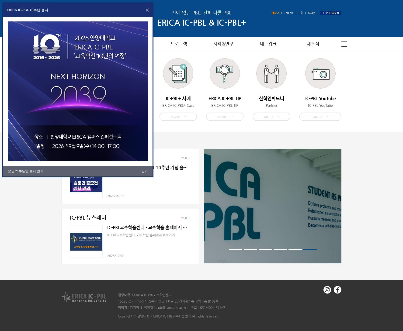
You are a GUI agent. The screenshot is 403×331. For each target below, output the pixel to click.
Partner (271, 107)
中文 (300, 12)
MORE (186, 218)
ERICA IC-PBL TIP (224, 107)
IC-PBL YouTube (320, 107)
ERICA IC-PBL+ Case (178, 107)
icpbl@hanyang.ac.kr (171, 307)
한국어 (275, 12)
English (288, 12)
